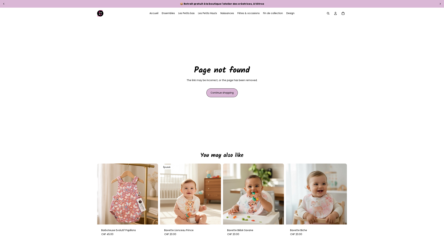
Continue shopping (222, 92)
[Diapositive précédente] (4, 4)
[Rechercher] (328, 13)
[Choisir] (153, 219)
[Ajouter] (278, 219)
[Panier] (343, 13)
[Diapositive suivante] (440, 4)
